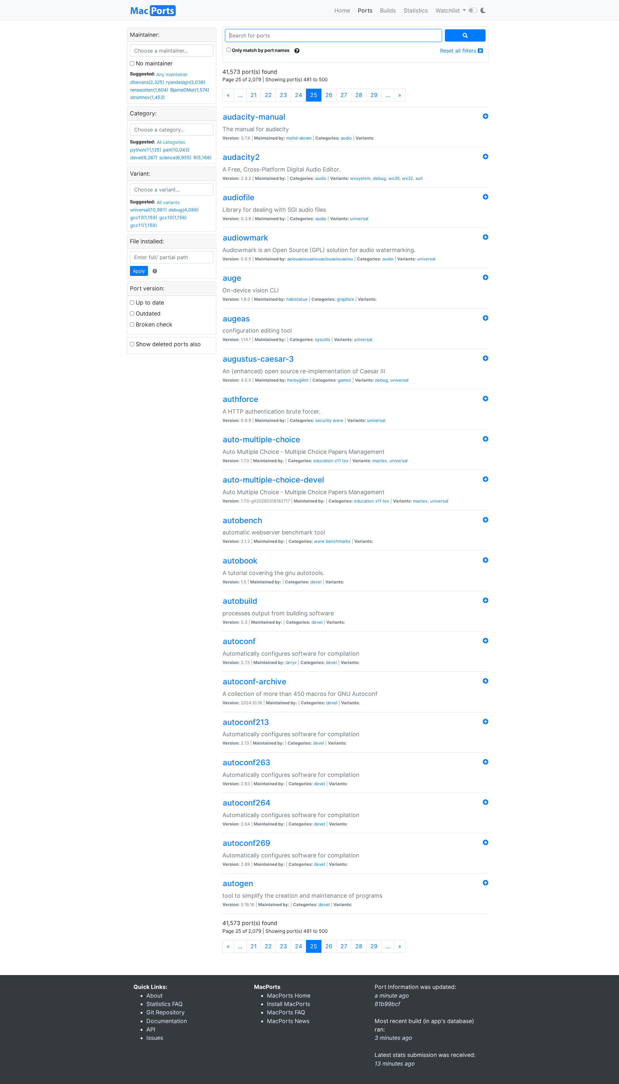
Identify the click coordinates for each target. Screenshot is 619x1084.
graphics (345, 299)
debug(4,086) (184, 209)
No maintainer (153, 63)
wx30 (393, 178)
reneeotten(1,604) (149, 90)
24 (298, 95)
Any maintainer (172, 74)
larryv (291, 662)
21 (254, 95)
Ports (365, 10)
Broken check (153, 324)
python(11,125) (145, 149)
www (338, 420)
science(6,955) (175, 157)
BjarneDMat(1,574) (189, 90)
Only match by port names (260, 50)
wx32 (407, 178)
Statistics (416, 10)
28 (358, 95)
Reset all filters (459, 50)
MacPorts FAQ (286, 1012)
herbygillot (298, 380)
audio (346, 138)
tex (345, 460)
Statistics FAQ (164, 1004)
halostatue (297, 299)
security (323, 420)
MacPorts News (288, 1021)
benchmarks (338, 541)
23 (283, 95)
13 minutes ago (395, 1063)
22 (268, 95)
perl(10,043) (176, 149)
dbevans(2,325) (147, 82)
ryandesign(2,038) (185, 82)
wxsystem (360, 178)
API (150, 1029)
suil (419, 178)
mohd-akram (298, 138)
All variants (168, 202)
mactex (379, 460)
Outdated (147, 313)
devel (315, 581)
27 (343, 95)
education (323, 460)
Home (342, 10)
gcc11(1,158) (143, 225)
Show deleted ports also (167, 344)
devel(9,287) (143, 157)
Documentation (166, 1021)
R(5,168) (202, 157)
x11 (338, 460)
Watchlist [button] (448, 10)
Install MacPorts (288, 1004)
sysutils (322, 339)
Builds (388, 10)
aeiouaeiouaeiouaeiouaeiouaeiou (320, 258)
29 (374, 95)
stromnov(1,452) (147, 97)
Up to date (149, 302)
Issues (154, 1037)
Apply (139, 271)
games (344, 380)
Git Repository (165, 1012)
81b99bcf (387, 1004)
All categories (171, 142)
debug (379, 178)
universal (359, 218)
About (154, 995)
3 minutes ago (393, 1037)
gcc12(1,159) (143, 217)
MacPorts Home (288, 995)
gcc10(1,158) (173, 217)
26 (328, 95)
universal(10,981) (148, 209)
